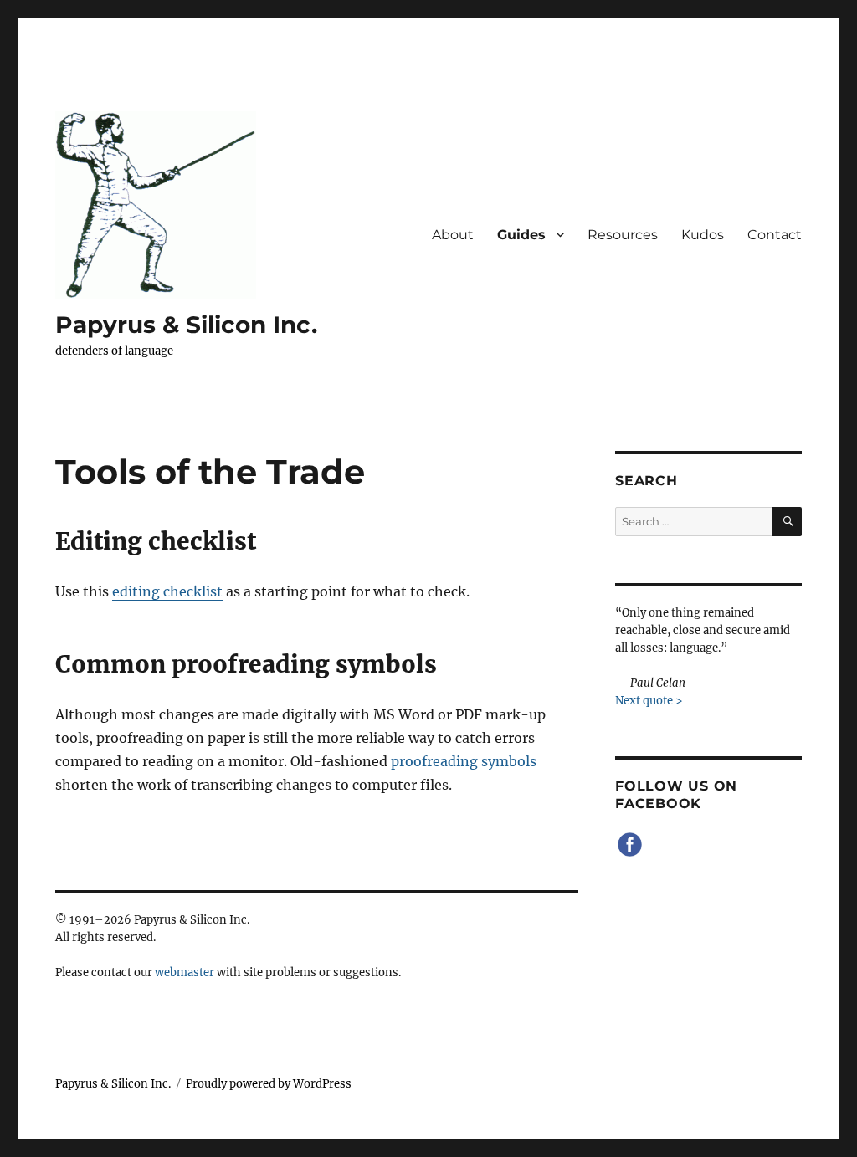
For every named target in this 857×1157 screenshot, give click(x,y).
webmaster (184, 972)
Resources (623, 235)
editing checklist (167, 591)
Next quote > (649, 701)
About (453, 235)
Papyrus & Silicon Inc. (186, 324)
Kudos (702, 235)
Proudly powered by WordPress (269, 1084)
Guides (521, 235)
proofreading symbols (463, 761)
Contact (774, 235)
